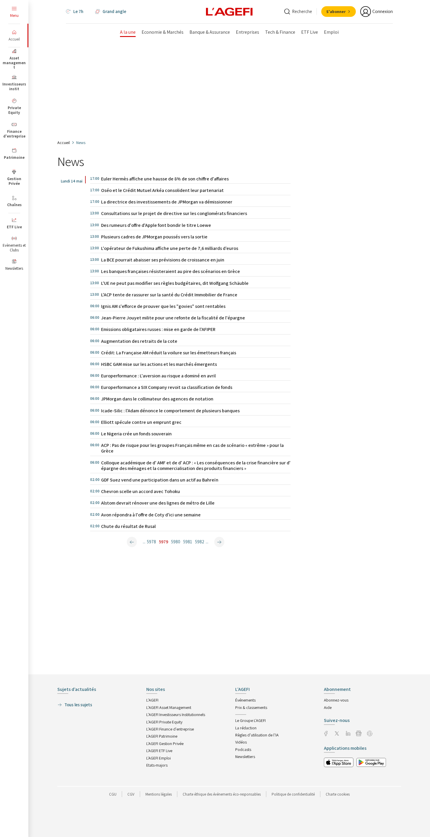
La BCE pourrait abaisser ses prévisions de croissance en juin (162, 260)
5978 (151, 541)
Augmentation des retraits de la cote (139, 341)
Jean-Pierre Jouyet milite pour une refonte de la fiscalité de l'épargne (173, 318)
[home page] (229, 11)
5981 (187, 541)
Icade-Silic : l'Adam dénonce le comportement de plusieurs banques (170, 411)
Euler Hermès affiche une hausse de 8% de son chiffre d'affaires (165, 179)
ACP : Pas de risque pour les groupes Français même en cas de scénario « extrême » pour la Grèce (192, 448)
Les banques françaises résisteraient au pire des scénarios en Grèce (170, 271)
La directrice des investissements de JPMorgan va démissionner (166, 202)
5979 (163, 541)
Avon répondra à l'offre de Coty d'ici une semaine (151, 515)
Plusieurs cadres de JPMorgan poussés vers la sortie (154, 237)
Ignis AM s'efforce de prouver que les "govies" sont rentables (163, 306)
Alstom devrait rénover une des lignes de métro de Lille (158, 503)
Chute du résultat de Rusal (128, 526)
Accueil (63, 142)
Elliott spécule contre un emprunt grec (141, 422)
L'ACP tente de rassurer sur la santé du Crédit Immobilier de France (169, 295)
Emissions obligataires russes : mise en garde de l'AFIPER (158, 329)
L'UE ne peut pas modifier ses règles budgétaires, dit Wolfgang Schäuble (175, 283)
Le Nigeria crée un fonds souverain (136, 434)
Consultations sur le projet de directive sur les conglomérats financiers (174, 213)
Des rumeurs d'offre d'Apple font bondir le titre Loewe (156, 225)
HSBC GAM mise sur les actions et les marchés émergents (159, 364)
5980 (175, 541)
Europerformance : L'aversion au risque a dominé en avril (158, 376)
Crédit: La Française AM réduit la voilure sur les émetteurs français (168, 353)
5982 (199, 541)
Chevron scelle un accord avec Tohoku (140, 491)
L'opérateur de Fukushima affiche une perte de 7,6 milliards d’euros (169, 248)
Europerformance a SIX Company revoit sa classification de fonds (166, 387)
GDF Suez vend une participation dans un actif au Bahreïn (159, 480)
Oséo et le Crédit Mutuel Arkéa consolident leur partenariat (162, 190)
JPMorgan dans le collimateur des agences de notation (157, 399)
